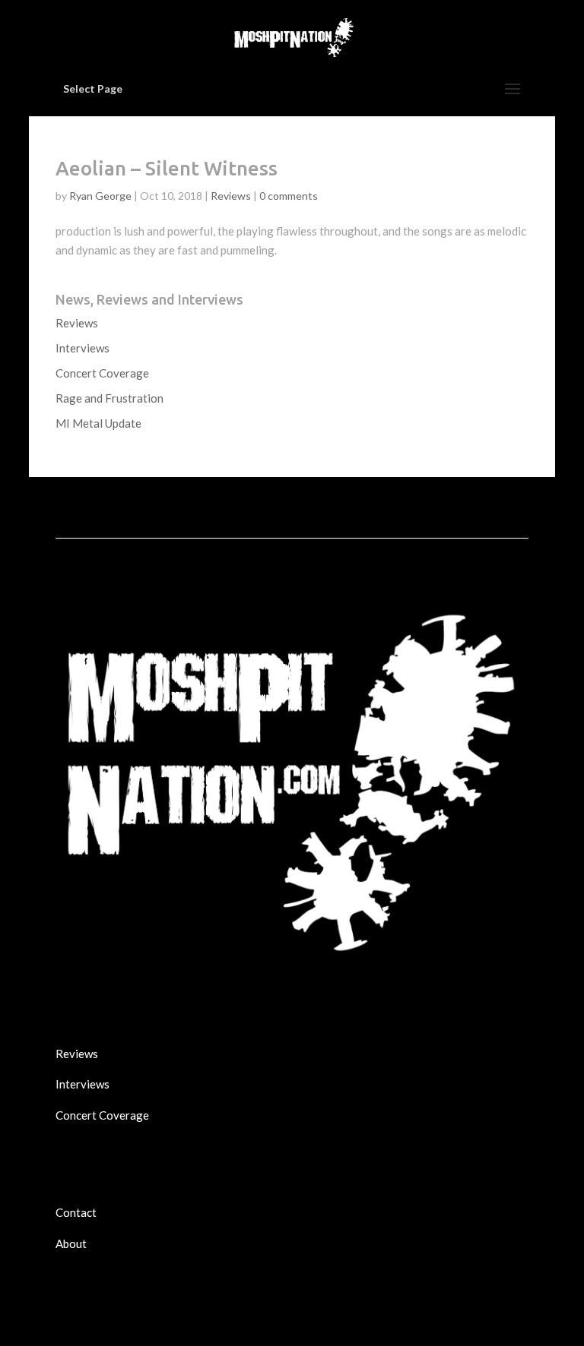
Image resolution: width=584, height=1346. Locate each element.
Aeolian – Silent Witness (167, 168)
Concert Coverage (102, 373)
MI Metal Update (98, 423)
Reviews (231, 195)
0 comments (288, 195)
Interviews (83, 348)
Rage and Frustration (109, 398)
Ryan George (100, 195)
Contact (76, 1212)
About (71, 1243)
